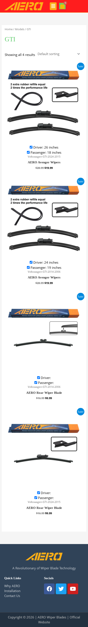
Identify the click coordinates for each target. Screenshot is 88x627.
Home (9, 29)
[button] (53, 6)
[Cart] (62, 6)
